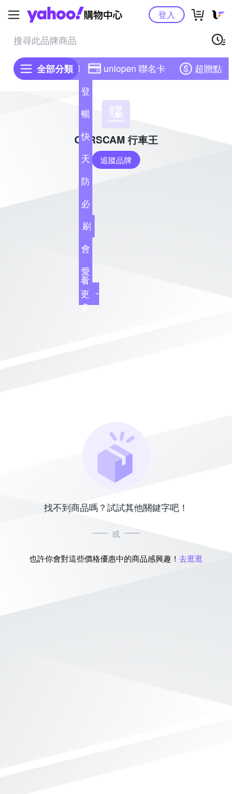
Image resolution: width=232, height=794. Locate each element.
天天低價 (85, 161)
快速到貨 (85, 138)
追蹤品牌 (116, 159)
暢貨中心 (85, 116)
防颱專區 (85, 183)
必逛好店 (85, 206)
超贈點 (208, 68)
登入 (166, 14)
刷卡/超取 (86, 228)
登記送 (85, 93)
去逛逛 (191, 558)
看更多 (85, 293)
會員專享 (85, 251)
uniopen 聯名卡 (135, 68)
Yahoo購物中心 (74, 15)
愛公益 (85, 273)
